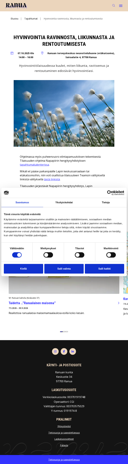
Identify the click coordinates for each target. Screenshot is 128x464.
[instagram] (55, 351)
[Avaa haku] (113, 5)
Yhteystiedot (64, 426)
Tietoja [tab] (106, 202)
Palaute (64, 445)
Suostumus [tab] (22, 202)
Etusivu (14, 18)
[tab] (61, 331)
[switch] (48, 255)
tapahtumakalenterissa (34, 164)
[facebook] (64, 351)
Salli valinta (64, 268)
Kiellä (23, 268)
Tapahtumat (31, 18)
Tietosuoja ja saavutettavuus (64, 432)
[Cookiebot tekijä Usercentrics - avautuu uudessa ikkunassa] (109, 192)
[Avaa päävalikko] (121, 6)
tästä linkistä (52, 179)
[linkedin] (72, 351)
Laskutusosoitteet (64, 439)
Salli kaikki (104, 268)
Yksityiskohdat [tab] (64, 202)
